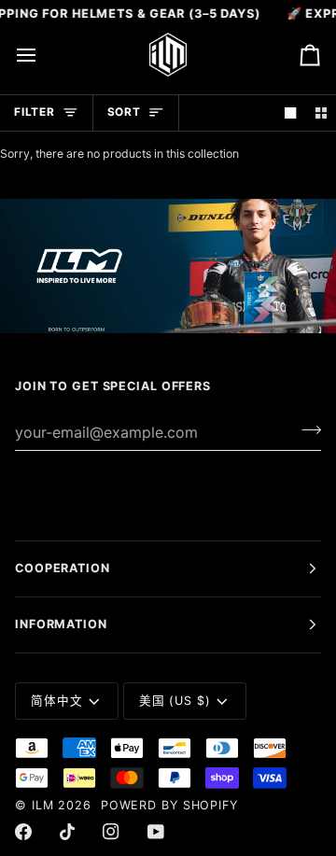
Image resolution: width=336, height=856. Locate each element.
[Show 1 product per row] (290, 113)
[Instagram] (111, 831)
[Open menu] (43, 54)
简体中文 (57, 701)
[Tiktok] (67, 831)
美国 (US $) (175, 701)
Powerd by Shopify (169, 805)
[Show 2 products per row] (321, 113)
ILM (43, 805)
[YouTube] (155, 831)
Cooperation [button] (62, 568)
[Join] (305, 429)
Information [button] (61, 624)
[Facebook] (23, 831)
